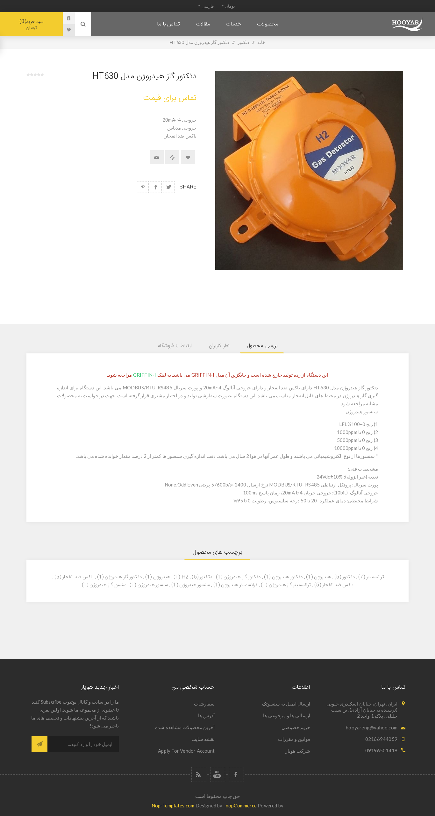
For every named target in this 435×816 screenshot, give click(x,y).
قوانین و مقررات (294, 739)
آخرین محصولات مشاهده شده (185, 727)
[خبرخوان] (198, 774)
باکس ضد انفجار (77, 577)
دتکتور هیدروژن (287, 577)
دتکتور (348, 577)
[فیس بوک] (236, 774)
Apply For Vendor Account (186, 751)
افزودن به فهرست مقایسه (172, 157)
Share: (187, 187)
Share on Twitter (169, 187)
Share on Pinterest (143, 187)
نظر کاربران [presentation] (219, 346)
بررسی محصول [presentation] (262, 346)
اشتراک (39, 744)
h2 (185, 577)
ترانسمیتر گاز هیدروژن (290, 585)
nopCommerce (241, 805)
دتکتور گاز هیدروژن (242, 577)
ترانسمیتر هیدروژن (239, 585)
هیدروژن (161, 577)
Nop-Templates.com (173, 805)
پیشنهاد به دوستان (157, 157)
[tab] (262, 345)
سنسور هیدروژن (194, 585)
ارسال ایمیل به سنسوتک (286, 703)
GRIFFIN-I (144, 375)
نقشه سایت (203, 739)
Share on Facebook (156, 187)
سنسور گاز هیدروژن (107, 585)
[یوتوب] (217, 774)
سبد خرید (32, 25)
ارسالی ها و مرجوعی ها (286, 715)
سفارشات (204, 703)
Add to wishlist (188, 157)
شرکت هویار (297, 751)
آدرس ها (206, 715)
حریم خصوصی (296, 727)
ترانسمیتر (375, 577)
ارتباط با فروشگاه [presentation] (175, 346)
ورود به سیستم (64, 18)
